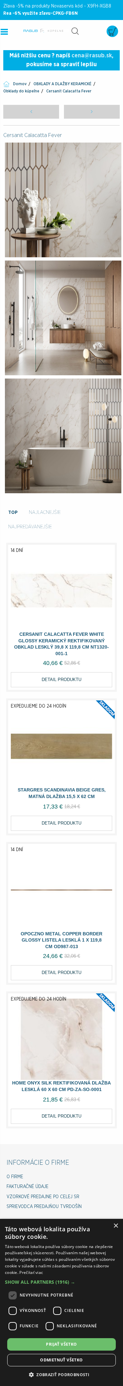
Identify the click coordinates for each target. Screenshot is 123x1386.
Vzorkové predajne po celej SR (43, 1197)
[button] (61, 1282)
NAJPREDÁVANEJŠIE (30, 526)
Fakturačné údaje (28, 1186)
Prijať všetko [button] (61, 1344)
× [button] (115, 1225)
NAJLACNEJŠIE (45, 512)
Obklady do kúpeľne (21, 91)
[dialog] (61, 1302)
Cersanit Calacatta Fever (69, 91)
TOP (13, 512)
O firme (15, 1177)
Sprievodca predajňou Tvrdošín (44, 1206)
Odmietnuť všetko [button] (61, 1360)
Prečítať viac (31, 1272)
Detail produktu (61, 679)
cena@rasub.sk (92, 56)
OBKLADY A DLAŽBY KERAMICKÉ (62, 84)
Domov (20, 84)
